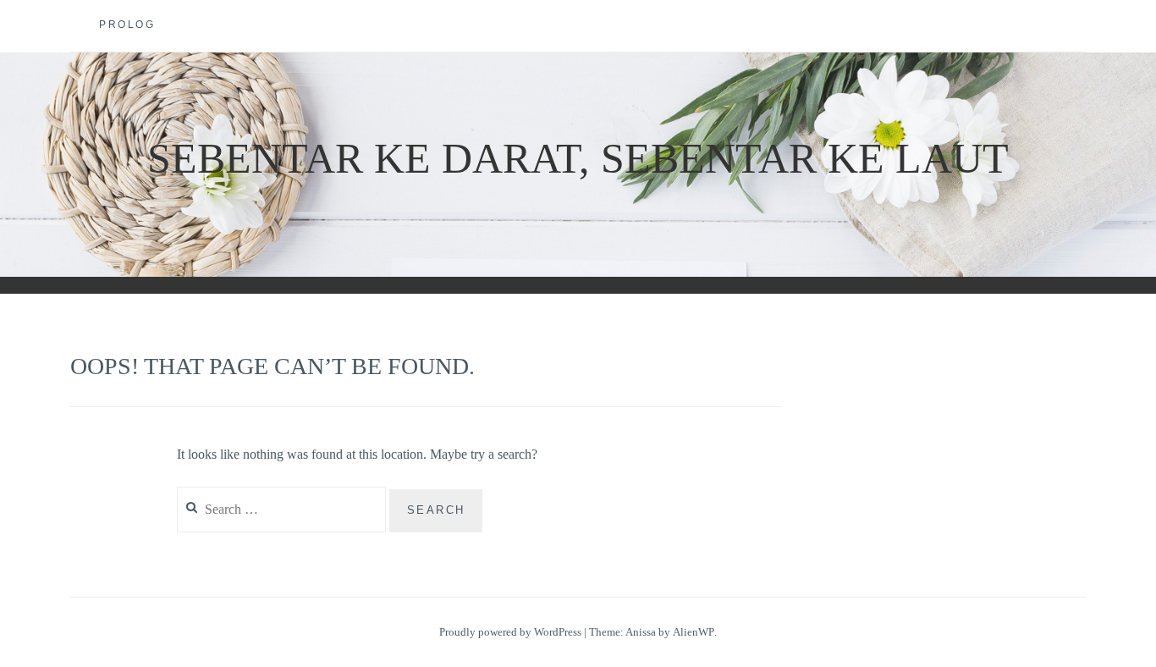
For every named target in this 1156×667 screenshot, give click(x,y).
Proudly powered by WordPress (510, 632)
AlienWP (693, 632)
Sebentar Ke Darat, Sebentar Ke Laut (578, 158)
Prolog (127, 24)
